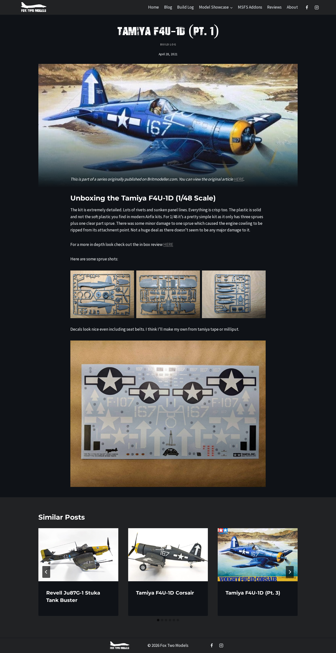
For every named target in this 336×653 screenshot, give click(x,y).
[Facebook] (307, 7)
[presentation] (78, 554)
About (292, 7)
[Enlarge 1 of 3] (127, 276)
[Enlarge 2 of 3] (193, 276)
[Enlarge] (259, 346)
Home (153, 7)
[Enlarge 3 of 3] (259, 276)
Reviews (274, 7)
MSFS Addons (250, 7)
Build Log (185, 7)
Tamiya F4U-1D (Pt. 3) (253, 593)
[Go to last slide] (46, 572)
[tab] (158, 620)
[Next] (290, 572)
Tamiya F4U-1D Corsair (165, 593)
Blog (168, 7)
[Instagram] (316, 7)
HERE (238, 179)
